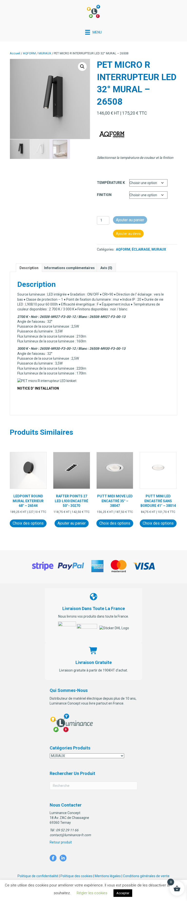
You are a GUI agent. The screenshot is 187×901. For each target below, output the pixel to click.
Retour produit (61, 842)
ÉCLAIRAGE (141, 249)
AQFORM (29, 53)
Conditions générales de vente (146, 876)
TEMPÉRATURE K (111, 183)
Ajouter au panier (130, 220)
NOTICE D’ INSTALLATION (38, 388)
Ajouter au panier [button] (71, 523)
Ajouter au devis (128, 234)
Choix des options (28, 523)
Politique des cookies (76, 876)
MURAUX (44, 53)
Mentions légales (108, 876)
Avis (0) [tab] (106, 268)
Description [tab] (28, 268)
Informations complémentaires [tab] (69, 268)
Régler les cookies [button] (92, 893)
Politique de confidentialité (38, 876)
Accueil (15, 53)
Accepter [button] (122, 893)
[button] (82, 66)
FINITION (104, 195)
